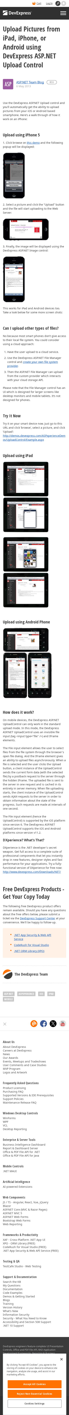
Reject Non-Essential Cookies (34, 1393)
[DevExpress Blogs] (33, 1023)
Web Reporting (12, 1224)
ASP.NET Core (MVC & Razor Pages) (25, 1209)
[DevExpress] (17, 13)
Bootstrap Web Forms (16, 1220)
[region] (34, 1384)
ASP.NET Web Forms (15, 1217)
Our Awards (10, 1058)
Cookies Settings (35, 1403)
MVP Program (11, 1069)
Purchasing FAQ (13, 1091)
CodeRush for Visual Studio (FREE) (24, 1247)
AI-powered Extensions (17, 1186)
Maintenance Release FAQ (19, 1102)
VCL (5, 1125)
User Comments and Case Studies (24, 1065)
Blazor (7, 1206)
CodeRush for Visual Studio (31, 945)
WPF (5, 1122)
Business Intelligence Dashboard (24, 1144)
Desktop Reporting (15, 1129)
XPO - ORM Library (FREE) (19, 1243)
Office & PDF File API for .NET (21, 1152)
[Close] (61, 1359)
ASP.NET (8, 994)
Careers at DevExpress (17, 1050)
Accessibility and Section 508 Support (27, 1322)
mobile (8, 999)
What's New (10, 1311)
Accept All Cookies (34, 1384)
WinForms (9, 1118)
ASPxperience (26, 994)
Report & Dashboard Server (20, 1148)
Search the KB (12, 1282)
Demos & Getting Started (19, 1296)
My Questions (12, 1285)
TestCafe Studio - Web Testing (22, 1266)
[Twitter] (53, 1023)
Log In (49, 3)
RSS (52, 82)
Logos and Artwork (15, 1072)
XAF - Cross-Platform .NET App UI (24, 1240)
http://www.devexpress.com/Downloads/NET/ (32, 872)
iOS (41, 994)
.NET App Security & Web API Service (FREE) (30, 1250)
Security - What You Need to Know (25, 1318)
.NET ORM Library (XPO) (29, 951)
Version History (12, 1307)
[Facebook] (43, 1023)
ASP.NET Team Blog (30, 82)
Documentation (13, 1289)
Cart (39, 3)
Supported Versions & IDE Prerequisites (28, 1095)
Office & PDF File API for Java (21, 1155)
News (6, 1054)
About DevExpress (14, 1047)
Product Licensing (14, 1088)
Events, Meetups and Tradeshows (24, 1061)
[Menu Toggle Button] (63, 13)
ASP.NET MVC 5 (12, 1213)
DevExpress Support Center (37, 918)
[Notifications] (63, 3)
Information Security (16, 1314)
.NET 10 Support (13, 1325)
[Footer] (5, 1024)
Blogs (6, 1300)
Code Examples (12, 1293)
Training (8, 1303)
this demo (33, 142)
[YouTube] (62, 1023)
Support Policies (13, 1099)
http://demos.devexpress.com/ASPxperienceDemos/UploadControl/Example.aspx (34, 438)
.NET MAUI (10, 1171)
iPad (51, 994)
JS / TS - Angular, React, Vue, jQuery (25, 1202)
